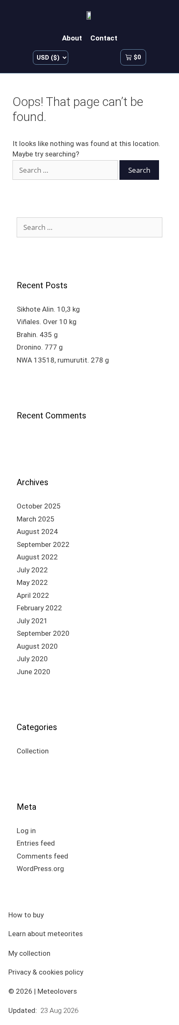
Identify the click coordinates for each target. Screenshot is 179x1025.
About (72, 38)
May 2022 (32, 582)
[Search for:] (65, 170)
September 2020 (43, 633)
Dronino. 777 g (40, 347)
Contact (103, 38)
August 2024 (37, 531)
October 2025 (39, 506)
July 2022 (32, 570)
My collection (29, 953)
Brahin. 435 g (37, 334)
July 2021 (32, 621)
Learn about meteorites (45, 933)
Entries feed (36, 843)
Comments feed (42, 856)
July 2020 (32, 659)
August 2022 (37, 557)
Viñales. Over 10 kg (47, 321)
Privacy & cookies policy (45, 972)
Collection (33, 751)
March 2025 (36, 519)
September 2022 (43, 544)
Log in (26, 830)
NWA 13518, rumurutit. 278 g (63, 360)
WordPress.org (40, 868)
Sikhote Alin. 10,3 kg (48, 309)
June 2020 (33, 671)
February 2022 (39, 608)
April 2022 (33, 595)
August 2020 (37, 646)
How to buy (26, 915)
